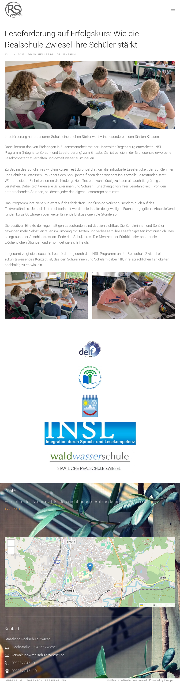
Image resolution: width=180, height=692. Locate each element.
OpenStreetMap (165, 605)
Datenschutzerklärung (46, 680)
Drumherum (66, 54)
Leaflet (147, 605)
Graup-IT (169, 680)
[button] (173, 9)
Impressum (13, 680)
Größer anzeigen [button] (26, 313)
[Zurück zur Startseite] (14, 9)
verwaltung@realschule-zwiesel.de (38, 655)
